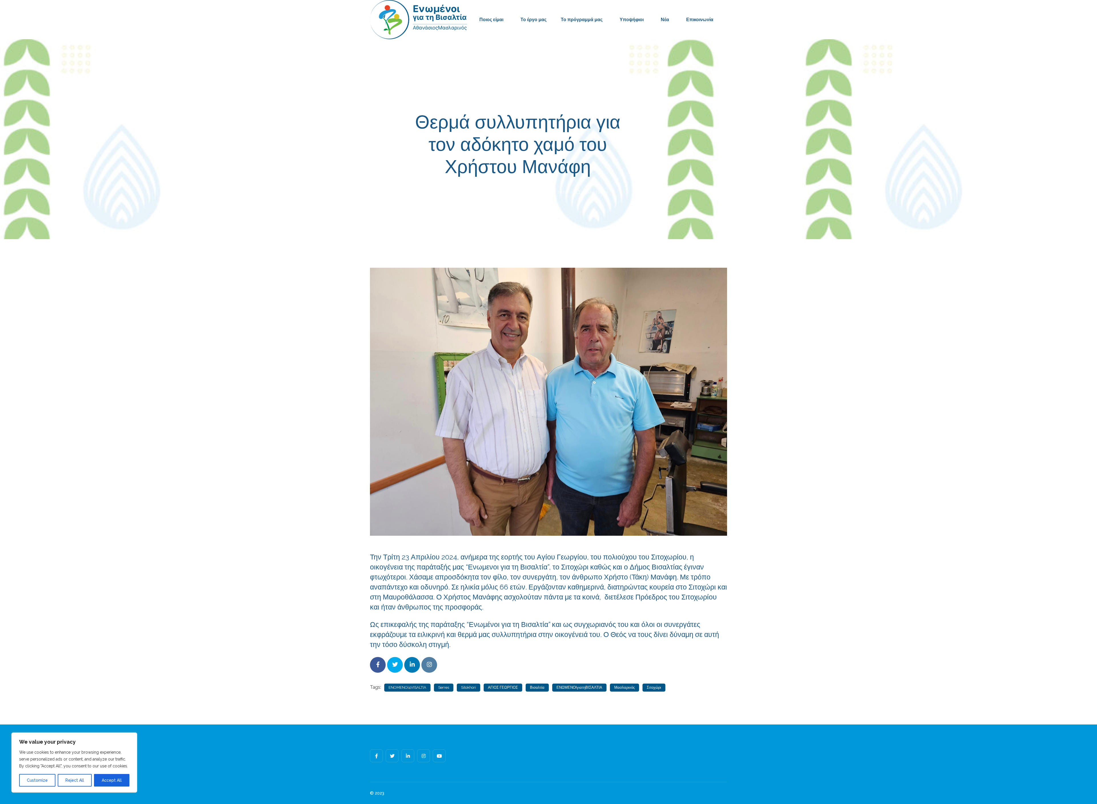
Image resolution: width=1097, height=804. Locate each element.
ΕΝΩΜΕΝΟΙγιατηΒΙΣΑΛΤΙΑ (579, 687)
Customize (37, 780)
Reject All (74, 780)
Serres (443, 687)
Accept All (112, 780)
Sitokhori (468, 687)
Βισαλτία (537, 687)
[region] (74, 762)
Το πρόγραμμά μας (581, 19)
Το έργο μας (534, 19)
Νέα (665, 19)
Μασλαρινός (624, 687)
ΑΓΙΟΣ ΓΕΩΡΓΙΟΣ (503, 687)
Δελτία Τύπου (595, 192)
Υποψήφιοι (632, 19)
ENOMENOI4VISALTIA (407, 687)
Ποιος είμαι (491, 19)
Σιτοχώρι (654, 687)
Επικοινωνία (699, 19)
